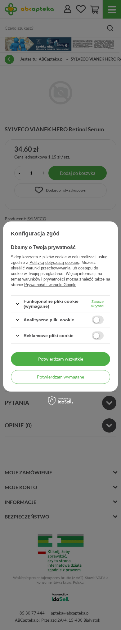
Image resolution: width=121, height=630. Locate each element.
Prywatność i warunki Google (50, 284)
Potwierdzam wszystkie (60, 359)
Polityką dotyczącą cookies (54, 262)
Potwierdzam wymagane (60, 376)
